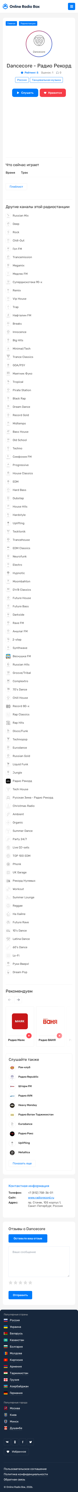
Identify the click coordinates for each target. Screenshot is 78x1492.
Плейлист (16, 186)
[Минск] (6, 1421)
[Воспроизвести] (29, 1035)
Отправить (20, 1295)
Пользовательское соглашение (25, 1469)
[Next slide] (18, 1000)
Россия (22, 80)
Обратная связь (14, 1479)
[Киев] (6, 1415)
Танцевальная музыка (46, 80)
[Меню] (71, 6)
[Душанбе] (6, 1428)
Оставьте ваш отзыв (28, 1238)
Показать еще (22, 1163)
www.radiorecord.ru (41, 1197)
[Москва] (6, 1408)
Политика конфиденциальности (26, 1474)
